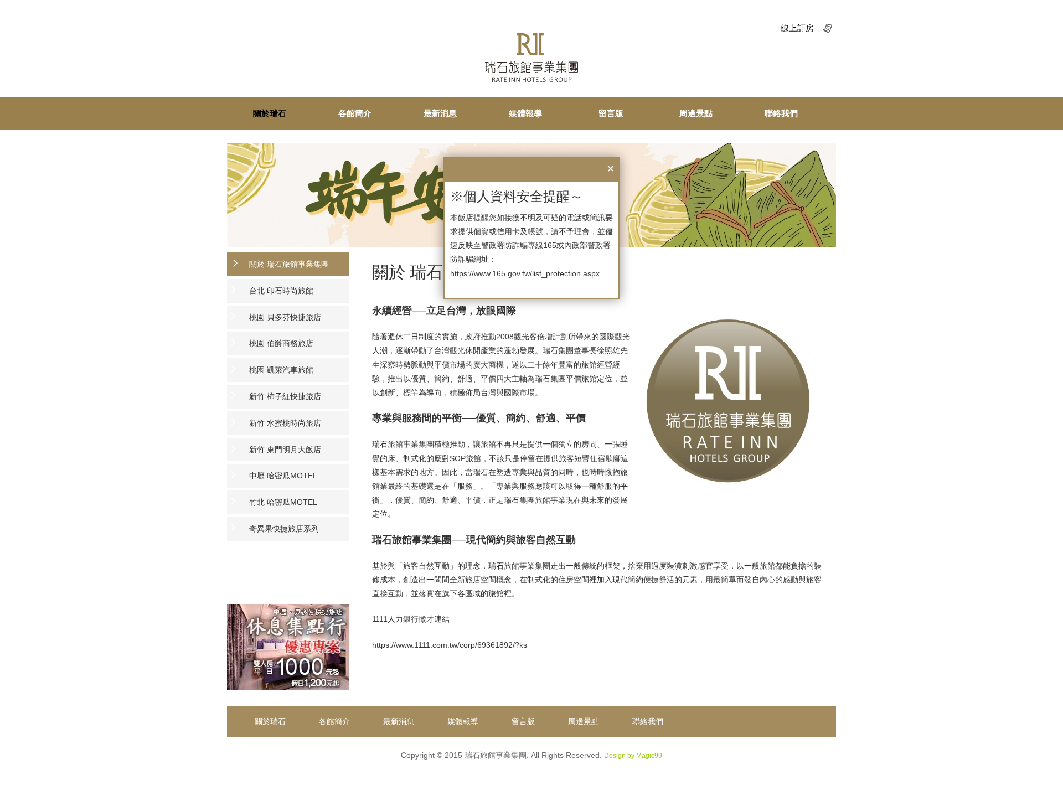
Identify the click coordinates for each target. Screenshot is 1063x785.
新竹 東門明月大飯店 (285, 449)
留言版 (610, 113)
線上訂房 (797, 28)
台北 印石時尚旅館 (281, 290)
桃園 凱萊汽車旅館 (281, 369)
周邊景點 (696, 113)
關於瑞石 (269, 113)
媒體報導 (525, 113)
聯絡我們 (781, 113)
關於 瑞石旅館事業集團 (289, 264)
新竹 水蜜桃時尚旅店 (285, 423)
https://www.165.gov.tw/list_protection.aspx (525, 273)
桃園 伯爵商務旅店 (281, 343)
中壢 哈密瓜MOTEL (283, 475)
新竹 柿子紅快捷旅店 (285, 396)
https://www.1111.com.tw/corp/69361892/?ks (449, 645)
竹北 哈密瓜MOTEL (283, 502)
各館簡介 (354, 113)
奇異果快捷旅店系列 (284, 528)
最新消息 (440, 113)
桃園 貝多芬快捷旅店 (285, 317)
